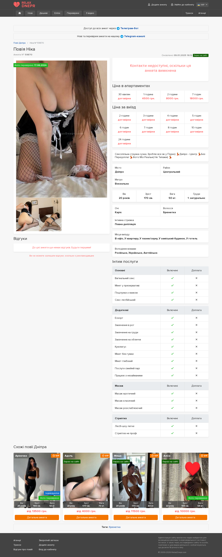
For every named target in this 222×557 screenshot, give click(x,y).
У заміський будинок (172, 238)
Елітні (57, 13)
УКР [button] (202, 5)
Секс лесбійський (125, 300)
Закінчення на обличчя (128, 339)
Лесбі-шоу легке (124, 426)
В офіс (119, 238)
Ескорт (119, 318)
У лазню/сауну (148, 238)
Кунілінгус (120, 346)
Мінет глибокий (124, 361)
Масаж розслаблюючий (128, 408)
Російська (121, 252)
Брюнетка (169, 212)
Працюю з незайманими (129, 375)
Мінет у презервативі (127, 285)
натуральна (197, 198)
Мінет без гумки (124, 354)
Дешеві (43, 13)
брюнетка (114, 527)
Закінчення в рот (124, 325)
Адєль (69, 455)
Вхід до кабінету (47, 549)
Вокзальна (122, 183)
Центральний (171, 171)
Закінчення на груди (126, 332)
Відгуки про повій (23, 549)
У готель (191, 238)
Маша (117, 455)
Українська (135, 252)
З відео (90, 13)
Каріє (118, 212)
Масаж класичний (125, 400)
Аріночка (21, 455)
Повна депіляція (125, 224)
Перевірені (73, 13)
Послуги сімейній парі (127, 368)
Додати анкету (159, 4)
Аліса (166, 455)
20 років (124, 198)
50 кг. (172, 198)
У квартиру (131, 238)
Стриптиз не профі (126, 433)
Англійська (150, 252)
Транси (189, 13)
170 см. (148, 198)
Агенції (202, 13)
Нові (30, 13)
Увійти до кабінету (184, 4)
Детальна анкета (37, 517)
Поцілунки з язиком (126, 292)
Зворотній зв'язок (49, 540)
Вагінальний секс (125, 278)
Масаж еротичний (125, 393)
